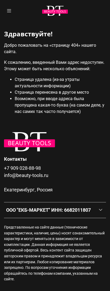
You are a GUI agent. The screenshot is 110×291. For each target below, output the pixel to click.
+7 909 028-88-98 (22, 168)
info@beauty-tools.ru (26, 175)
